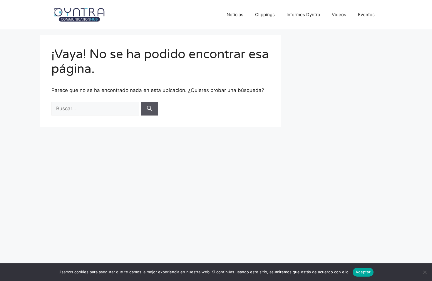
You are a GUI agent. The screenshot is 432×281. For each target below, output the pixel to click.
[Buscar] (149, 109)
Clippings (265, 14)
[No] (425, 272)
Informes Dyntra (303, 14)
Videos (339, 14)
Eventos (366, 14)
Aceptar (363, 272)
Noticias (235, 14)
